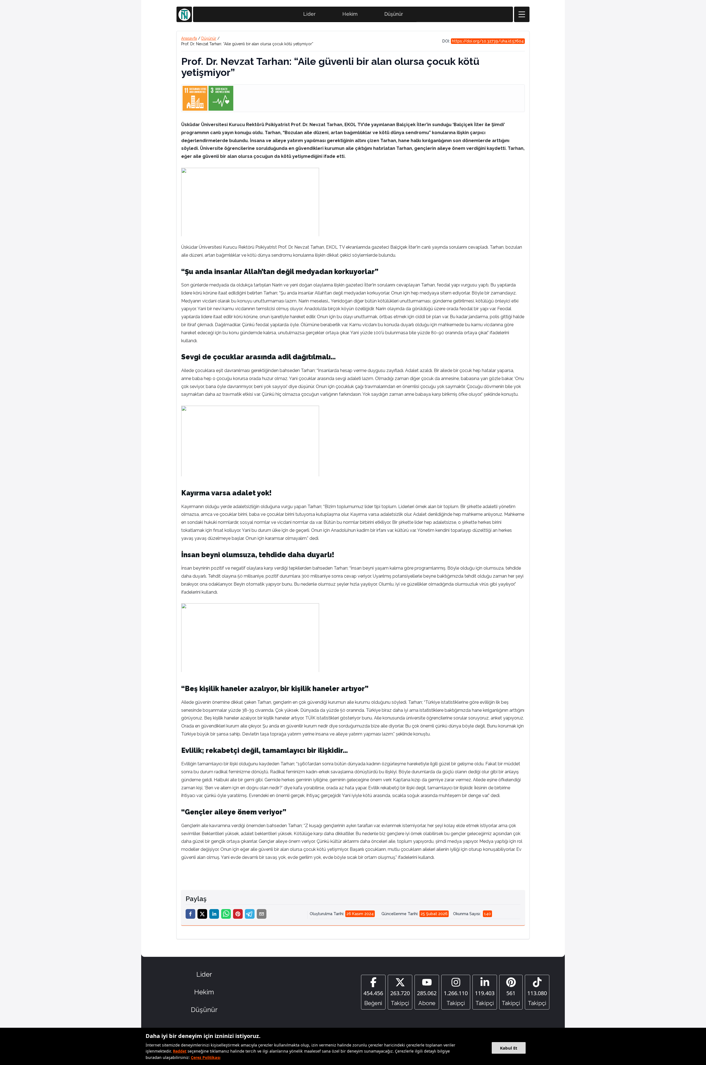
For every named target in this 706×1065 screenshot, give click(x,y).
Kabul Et (508, 1048)
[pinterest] (238, 914)
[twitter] (202, 914)
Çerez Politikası (205, 1057)
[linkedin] (214, 914)
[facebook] (190, 914)
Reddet (179, 1051)
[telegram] (250, 914)
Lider (309, 14)
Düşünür (393, 14)
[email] (261, 914)
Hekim (350, 14)
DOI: (483, 41)
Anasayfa (189, 38)
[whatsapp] (226, 914)
